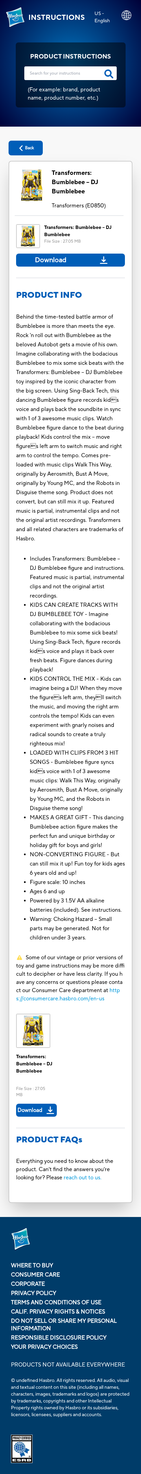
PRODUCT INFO (49, 295)
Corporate (28, 1284)
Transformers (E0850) (79, 205)
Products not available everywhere (68, 1364)
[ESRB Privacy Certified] (70, 1449)
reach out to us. (83, 1177)
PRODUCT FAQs (49, 1140)
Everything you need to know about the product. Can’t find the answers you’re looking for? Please (64, 1169)
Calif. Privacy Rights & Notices (58, 1311)
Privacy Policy (33, 1293)
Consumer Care (35, 1274)
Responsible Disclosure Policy (58, 1337)
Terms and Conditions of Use (56, 1302)
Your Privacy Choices (44, 1347)
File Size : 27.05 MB (62, 241)
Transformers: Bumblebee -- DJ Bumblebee (75, 182)
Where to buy (32, 1265)
